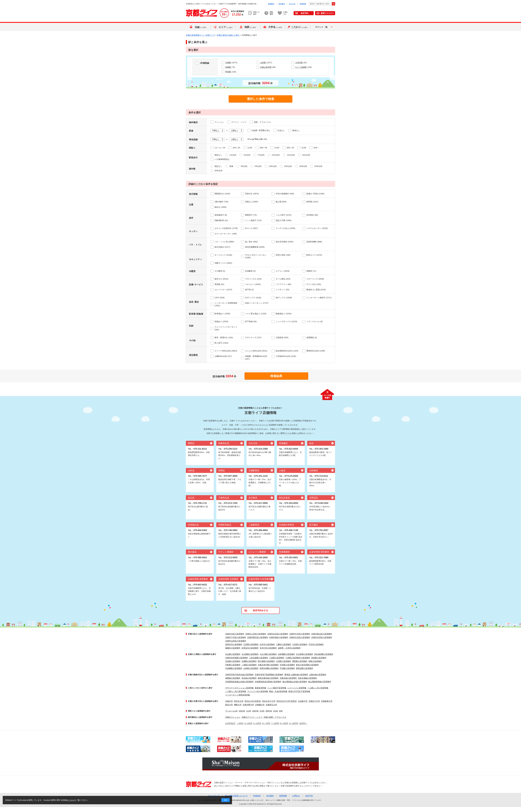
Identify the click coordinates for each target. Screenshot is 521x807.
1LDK (248, 711)
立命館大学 (302, 701)
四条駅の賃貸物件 (318, 658)
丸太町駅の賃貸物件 (304, 654)
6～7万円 (266, 723)
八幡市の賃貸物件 (283, 644)
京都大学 (229, 701)
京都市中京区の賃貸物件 (299, 634)
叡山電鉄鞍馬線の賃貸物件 (319, 682)
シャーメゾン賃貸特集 (296, 688)
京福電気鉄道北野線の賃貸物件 (268, 682)
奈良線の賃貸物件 (249, 678)
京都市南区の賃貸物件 (278, 637)
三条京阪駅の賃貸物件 (258, 658)
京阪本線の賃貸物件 (288, 678)
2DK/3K (255, 711)
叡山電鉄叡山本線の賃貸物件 (294, 682)
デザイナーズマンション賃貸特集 (239, 688)
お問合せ (296, 796)
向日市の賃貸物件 (267, 644)
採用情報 (303, 4)
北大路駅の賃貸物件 (250, 654)
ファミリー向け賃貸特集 (257, 691)
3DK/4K (269, 711)
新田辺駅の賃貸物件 (304, 668)
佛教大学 (238, 705)
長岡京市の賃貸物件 (233, 644)
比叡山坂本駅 (266, 67)
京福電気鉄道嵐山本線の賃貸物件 (239, 682)
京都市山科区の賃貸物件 (235, 641)
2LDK (262, 711)
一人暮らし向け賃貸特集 (317, 688)
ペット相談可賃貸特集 (276, 688)
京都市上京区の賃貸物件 (255, 634)
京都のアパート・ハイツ (252, 717)
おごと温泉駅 (301, 67)
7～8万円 (275, 723)
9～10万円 (293, 723)
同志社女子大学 (268, 701)
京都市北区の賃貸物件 (234, 634)
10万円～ (303, 723)
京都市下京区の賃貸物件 (235, 637)
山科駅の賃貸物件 (251, 668)
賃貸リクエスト (327, 13)
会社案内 (281, 4)
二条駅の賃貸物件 (249, 665)
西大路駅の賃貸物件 (266, 661)
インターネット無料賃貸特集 (237, 695)
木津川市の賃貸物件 (268, 648)
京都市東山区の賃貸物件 (321, 634)
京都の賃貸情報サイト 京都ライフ (200, 35)
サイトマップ (214, 796)
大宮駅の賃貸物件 (283, 661)
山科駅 (263, 62)
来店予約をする (260, 610)
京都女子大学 (314, 701)
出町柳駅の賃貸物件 (286, 654)
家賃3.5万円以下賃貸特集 (299, 691)
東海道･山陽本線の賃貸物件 (296, 674)
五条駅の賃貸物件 (232, 661)
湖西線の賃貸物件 (232, 678)
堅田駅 (228, 72)
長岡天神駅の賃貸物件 (269, 668)
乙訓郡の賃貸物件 (251, 644)
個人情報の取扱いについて (236, 796)
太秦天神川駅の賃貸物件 (268, 665)
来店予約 (304, 13)
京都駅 (228, 62)
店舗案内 (271, 4)
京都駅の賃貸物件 (249, 661)
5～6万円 (257, 723)
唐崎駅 (228, 67)
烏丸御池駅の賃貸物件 (323, 654)
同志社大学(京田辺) (252, 701)
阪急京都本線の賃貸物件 (268, 678)
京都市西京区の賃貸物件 (257, 637)
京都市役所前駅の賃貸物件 (236, 658)
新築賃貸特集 (260, 688)
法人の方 (292, 4)
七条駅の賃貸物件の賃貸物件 (297, 658)
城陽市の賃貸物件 (232, 648)
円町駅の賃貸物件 (232, 665)
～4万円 (240, 723)
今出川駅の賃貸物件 (268, 654)
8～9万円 (284, 723)
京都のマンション (232, 717)
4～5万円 (248, 723)
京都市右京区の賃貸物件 (299, 637)
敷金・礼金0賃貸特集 (278, 691)
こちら (71, 800)
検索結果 (276, 376)
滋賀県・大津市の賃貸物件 (289, 648)
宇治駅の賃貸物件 (287, 668)
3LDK (275, 711)
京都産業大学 (326, 701)
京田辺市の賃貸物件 (250, 648)
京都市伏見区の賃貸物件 (321, 637)
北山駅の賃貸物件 (232, 654)
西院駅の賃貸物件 (299, 661)
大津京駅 (299, 62)
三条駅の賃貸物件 (276, 658)
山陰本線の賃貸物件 (317, 674)
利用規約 (257, 796)
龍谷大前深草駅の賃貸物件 (307, 665)
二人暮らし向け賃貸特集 (235, 691)
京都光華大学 (248, 705)
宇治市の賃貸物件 (316, 644)
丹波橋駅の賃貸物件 (233, 668)
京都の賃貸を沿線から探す (228, 35)
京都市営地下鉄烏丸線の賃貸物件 (239, 674)
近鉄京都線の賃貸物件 (307, 678)
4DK (281, 711)
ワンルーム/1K (231, 711)
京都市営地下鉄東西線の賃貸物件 (269, 674)
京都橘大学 (260, 705)
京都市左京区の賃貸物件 (277, 634)
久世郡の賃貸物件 (299, 644)
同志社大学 (238, 701)
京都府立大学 (271, 705)
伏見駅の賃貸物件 (287, 665)
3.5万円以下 (230, 723)
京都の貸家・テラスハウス (274, 717)
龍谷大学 (229, 705)
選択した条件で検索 (260, 99)
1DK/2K (242, 711)
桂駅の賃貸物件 (315, 661)
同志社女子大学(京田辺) (287, 701)
